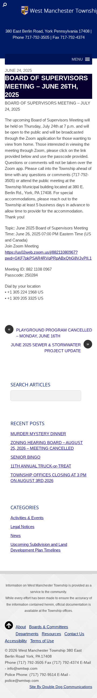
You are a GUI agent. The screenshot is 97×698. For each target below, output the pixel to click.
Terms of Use (42, 640)
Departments (27, 633)
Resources (51, 633)
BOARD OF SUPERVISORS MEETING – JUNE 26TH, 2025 (46, 86)
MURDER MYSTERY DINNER (38, 433)
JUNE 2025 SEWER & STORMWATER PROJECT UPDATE (50, 347)
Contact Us (74, 633)
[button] (77, 59)
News (16, 535)
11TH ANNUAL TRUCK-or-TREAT (41, 466)
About (21, 626)
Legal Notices (22, 526)
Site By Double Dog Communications (60, 687)
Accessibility (16, 640)
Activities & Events (27, 517)
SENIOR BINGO (25, 457)
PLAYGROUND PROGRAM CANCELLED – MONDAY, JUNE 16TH (50, 332)
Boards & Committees (48, 626)
